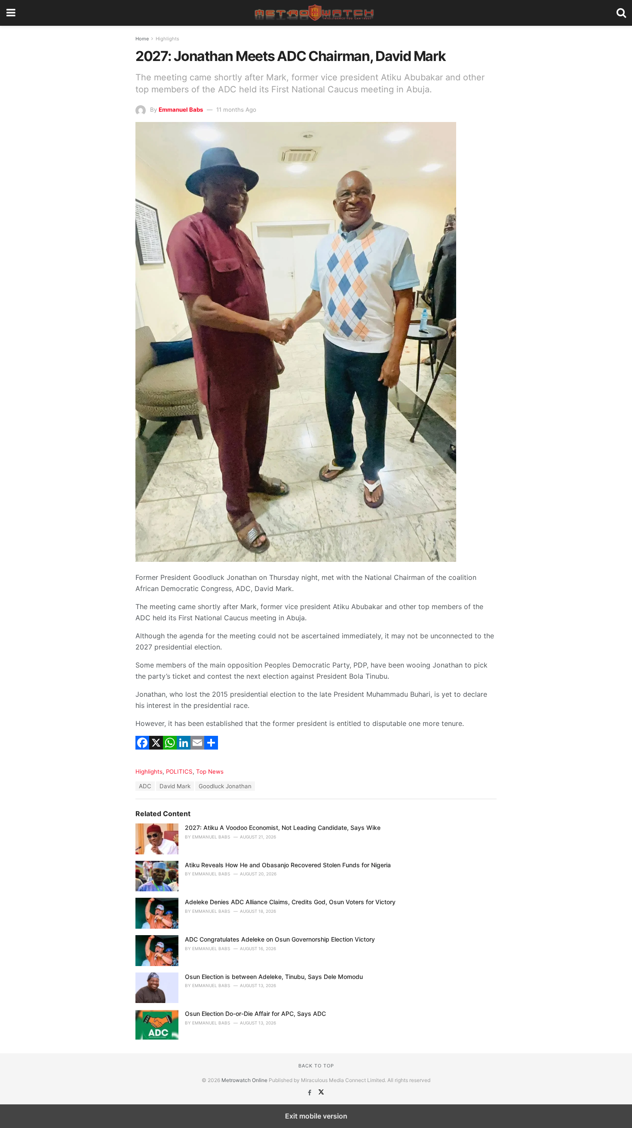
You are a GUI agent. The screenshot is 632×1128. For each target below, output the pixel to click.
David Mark (175, 786)
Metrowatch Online (244, 1080)
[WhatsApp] (170, 753)
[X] (156, 753)
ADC (145, 786)
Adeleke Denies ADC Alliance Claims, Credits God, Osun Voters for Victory (290, 901)
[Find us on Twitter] (321, 1092)
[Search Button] (621, 13)
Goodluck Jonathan (225, 786)
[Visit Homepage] (316, 13)
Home (142, 39)
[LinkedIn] (183, 753)
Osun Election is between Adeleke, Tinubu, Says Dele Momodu (274, 976)
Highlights (167, 39)
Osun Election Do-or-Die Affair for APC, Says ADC (255, 1013)
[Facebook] (142, 753)
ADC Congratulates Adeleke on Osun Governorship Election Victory (280, 939)
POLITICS (179, 771)
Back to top (316, 1066)
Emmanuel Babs (181, 109)
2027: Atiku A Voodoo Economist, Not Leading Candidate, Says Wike (282, 827)
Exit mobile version (316, 1116)
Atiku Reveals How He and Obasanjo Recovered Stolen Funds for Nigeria (288, 865)
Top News (210, 771)
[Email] (197, 753)
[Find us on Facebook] (310, 1092)
